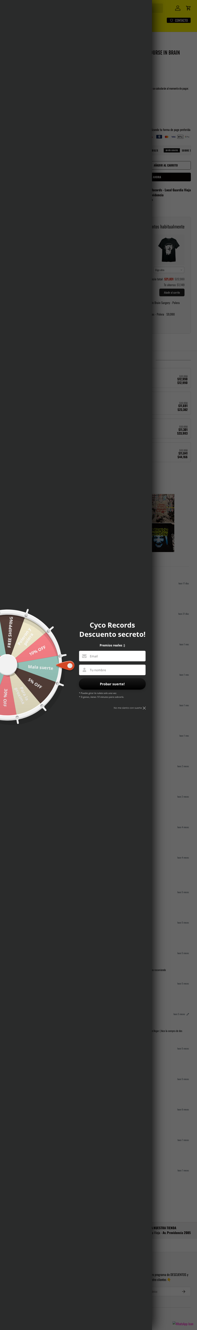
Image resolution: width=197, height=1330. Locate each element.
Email (94, 656)
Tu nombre (98, 670)
